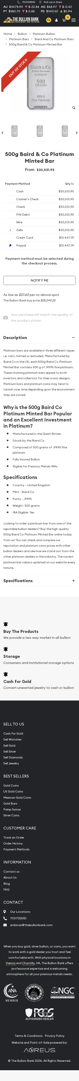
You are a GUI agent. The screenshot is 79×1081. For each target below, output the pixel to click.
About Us (10, 877)
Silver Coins (11, 815)
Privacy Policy (54, 1036)
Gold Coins (11, 785)
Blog (6, 883)
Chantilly (28, 963)
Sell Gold (9, 745)
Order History (13, 843)
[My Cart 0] (65, 20)
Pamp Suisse (12, 809)
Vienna (11, 963)
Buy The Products (20, 631)
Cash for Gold (17, 681)
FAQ (6, 889)
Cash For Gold (13, 733)
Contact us (11, 871)
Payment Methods (16, 849)
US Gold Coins (13, 791)
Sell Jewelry (11, 763)
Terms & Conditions (29, 1036)
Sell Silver (9, 751)
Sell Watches (12, 739)
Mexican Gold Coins (17, 797)
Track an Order (13, 837)
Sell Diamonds (13, 757)
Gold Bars (10, 803)
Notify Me (39, 280)
